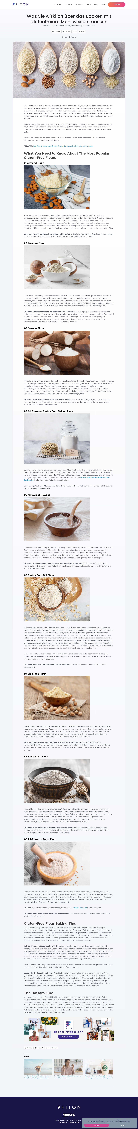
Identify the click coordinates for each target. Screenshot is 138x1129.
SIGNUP (117, 4)
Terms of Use (74, 1122)
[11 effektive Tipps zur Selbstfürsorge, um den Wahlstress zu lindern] (68, 1067)
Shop (88, 4)
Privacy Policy (63, 1122)
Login (104, 4)
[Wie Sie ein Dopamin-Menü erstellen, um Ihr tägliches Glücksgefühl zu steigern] (38, 1067)
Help (96, 4)
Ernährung (69, 10)
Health (57, 4)
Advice (78, 4)
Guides (68, 4)
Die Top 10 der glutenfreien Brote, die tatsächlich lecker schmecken (63, 146)
